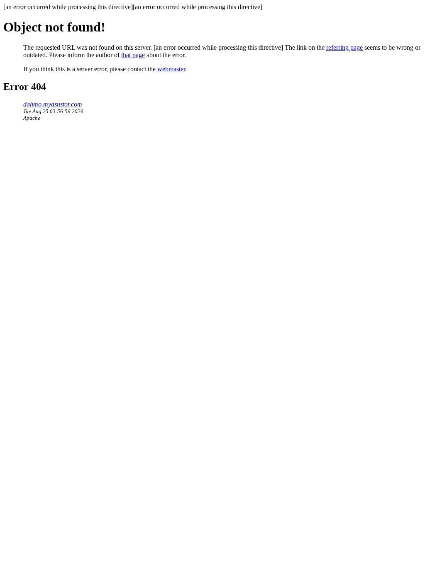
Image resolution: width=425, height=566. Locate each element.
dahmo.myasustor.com (52, 104)
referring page (344, 47)
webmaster (171, 69)
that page (133, 54)
